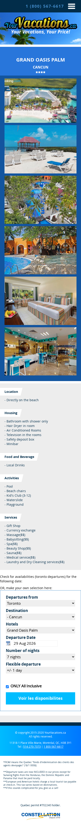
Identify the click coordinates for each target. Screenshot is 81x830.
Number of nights (22, 650)
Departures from (22, 597)
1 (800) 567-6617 (45, 6)
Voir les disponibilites (40, 698)
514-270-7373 (32, 746)
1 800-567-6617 (53, 746)
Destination (17, 610)
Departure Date (21, 637)
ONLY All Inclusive (25, 685)
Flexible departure (23, 664)
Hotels (12, 624)
